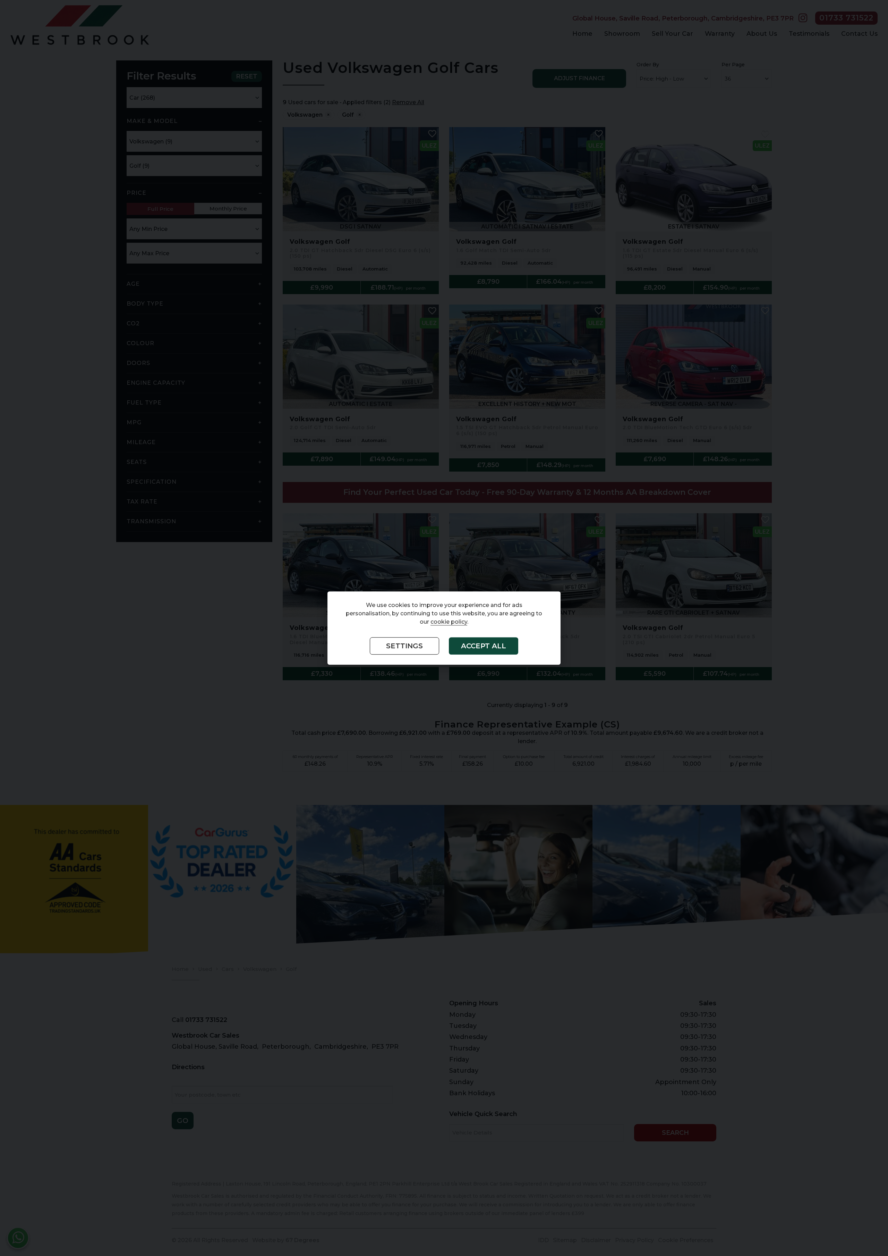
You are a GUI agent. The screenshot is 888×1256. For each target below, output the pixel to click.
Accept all (483, 646)
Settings (404, 646)
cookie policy (448, 622)
